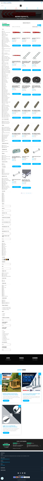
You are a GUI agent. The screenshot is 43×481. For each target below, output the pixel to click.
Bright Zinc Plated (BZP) (7, 128)
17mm (4, 280)
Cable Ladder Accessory (6, 58)
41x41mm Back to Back (6, 158)
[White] (3, 259)
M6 (3, 193)
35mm (4, 314)
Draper (4, 247)
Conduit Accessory (6, 108)
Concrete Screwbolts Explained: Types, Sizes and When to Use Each (31, 394)
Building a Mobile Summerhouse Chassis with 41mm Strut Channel (10, 394)
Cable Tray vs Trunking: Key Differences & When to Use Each (10, 426)
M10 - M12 (4, 285)
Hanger (4, 87)
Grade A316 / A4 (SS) (6, 309)
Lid (3, 330)
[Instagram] (20, 473)
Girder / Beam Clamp (6, 187)
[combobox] (6, 206)
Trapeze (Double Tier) (6, 116)
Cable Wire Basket (6, 105)
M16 (3, 197)
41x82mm (4, 159)
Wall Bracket (5, 189)
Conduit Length (5, 107)
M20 (3, 200)
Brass (4, 141)
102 (28, 193)
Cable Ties (4, 79)
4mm (4, 171)
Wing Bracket (5, 183)
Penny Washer (5, 96)
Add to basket (16, 45)
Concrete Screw (5, 42)
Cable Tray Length (6, 59)
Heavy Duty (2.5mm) (6, 173)
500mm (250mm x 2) (6, 302)
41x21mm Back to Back (6, 156)
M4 (3, 286)
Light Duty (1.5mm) (6, 174)
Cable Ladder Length (6, 57)
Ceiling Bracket (5, 188)
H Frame (4, 73)
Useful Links (3, 467)
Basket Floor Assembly (6, 71)
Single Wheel (5, 95)
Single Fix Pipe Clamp (6, 93)
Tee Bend (4, 335)
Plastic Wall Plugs (5, 45)
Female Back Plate (6, 109)
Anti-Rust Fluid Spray (6, 41)
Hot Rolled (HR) (5, 136)
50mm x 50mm (5, 151)
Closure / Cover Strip (6, 106)
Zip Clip (4, 255)
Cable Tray (4, 145)
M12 (3, 196)
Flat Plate (4, 181)
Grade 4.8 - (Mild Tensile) (6, 307)
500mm (4, 301)
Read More (6, 400)
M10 (3, 195)
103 (30, 193)
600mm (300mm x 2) (6, 303)
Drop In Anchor (5, 82)
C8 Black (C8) (5, 137)
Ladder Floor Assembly (6, 72)
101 (26, 193)
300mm (4, 300)
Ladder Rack (5, 147)
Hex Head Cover (5, 56)
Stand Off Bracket (6, 179)
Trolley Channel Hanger (7, 180)
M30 (3, 199)
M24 (3, 201)
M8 (3, 194)
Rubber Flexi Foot (6, 69)
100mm (4, 313)
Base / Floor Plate (6, 185)
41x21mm (4, 155)
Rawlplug (4, 244)
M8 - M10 (4, 287)
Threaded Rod (5, 112)
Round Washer (5, 100)
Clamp (4, 332)
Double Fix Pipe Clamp (6, 94)
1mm (4, 168)
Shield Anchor (5, 92)
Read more (16, 166)
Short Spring (5, 274)
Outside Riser (5, 338)
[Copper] (6, 259)
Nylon (4, 139)
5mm (4, 172)
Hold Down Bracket (6, 333)
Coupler (4, 184)
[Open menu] (41, 3)
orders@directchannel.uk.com (5, 462)
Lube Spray (5, 44)
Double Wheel (5, 81)
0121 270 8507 (22, 0)
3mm (4, 170)
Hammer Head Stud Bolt (7, 276)
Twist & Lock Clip (5, 117)
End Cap (4, 83)
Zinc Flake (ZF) (5, 140)
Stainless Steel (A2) (6, 134)
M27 (3, 198)
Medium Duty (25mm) (6, 122)
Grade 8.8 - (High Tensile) (7, 308)
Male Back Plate (5, 110)
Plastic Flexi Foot (5, 74)
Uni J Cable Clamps (6, 67)
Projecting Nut (5, 91)
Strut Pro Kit (5, 111)
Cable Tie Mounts (6, 78)
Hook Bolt (4, 88)
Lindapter (4, 248)
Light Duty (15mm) (6, 121)
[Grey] (5, 259)
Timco (4, 245)
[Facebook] (18, 473)
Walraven (4, 254)
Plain (4, 163)
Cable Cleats (5, 80)
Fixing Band (5, 86)
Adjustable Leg (5, 75)
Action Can (4, 246)
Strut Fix (4, 249)
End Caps (4, 84)
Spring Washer (5, 99)
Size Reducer (5, 340)
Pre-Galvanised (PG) (6, 127)
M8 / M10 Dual (5, 296)
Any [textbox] (3, 206)
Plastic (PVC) (5, 138)
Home (18, 18)
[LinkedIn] (25, 473)
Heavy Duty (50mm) (6, 123)
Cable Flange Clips (6, 66)
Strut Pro (4, 250)
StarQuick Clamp (5, 62)
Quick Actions (3, 470)
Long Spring (5, 275)
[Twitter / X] (22, 473)
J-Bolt (4, 31)
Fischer (4, 243)
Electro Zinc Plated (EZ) (6, 129)
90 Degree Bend (5, 334)
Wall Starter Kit (5, 34)
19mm (4, 281)
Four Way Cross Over (6, 339)
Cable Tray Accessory (6, 68)
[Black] (8, 259)
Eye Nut (4, 43)
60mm (4, 315)
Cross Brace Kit (5, 178)
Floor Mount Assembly (6, 70)
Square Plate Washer (6, 97)
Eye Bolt (4, 85)
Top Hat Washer (5, 98)
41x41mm (4, 157)
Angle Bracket (5, 182)
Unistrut (4, 253)
